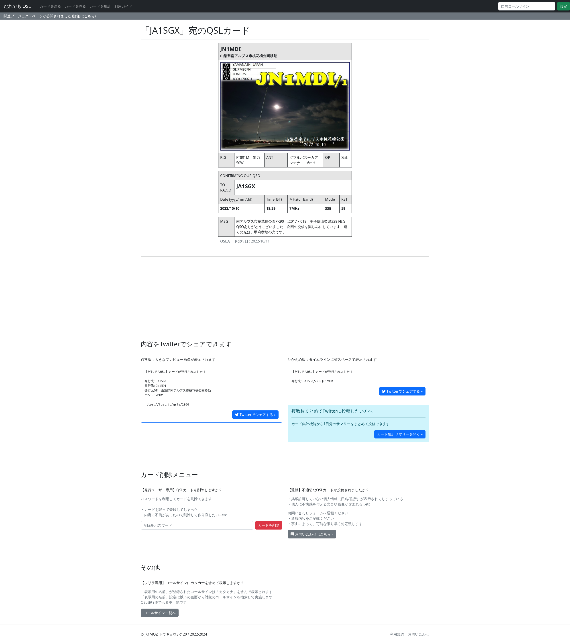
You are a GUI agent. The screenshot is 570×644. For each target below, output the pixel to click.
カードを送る (50, 6)
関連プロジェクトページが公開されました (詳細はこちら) (50, 16)
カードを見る (75, 6)
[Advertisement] (285, 298)
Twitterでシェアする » (257, 414)
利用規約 (397, 634)
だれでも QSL (17, 6)
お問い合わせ (418, 634)
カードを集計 (100, 6)
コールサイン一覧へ (160, 612)
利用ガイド (123, 6)
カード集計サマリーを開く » (400, 434)
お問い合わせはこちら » (313, 534)
